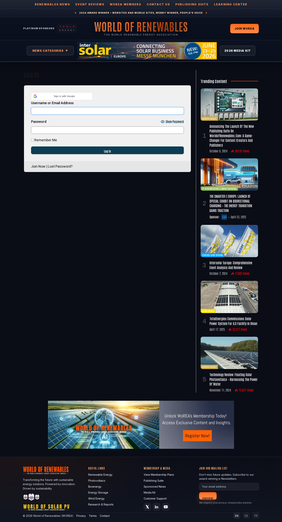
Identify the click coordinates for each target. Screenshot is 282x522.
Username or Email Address (52, 103)
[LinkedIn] (156, 506)
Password (38, 122)
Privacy (81, 515)
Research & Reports (101, 504)
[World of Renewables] (31, 497)
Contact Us (158, 4)
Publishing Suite (192, 4)
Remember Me (45, 140)
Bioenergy (94, 486)
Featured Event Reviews (212, 255)
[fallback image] (141, 425)
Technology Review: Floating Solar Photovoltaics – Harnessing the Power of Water (233, 379)
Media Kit (149, 492)
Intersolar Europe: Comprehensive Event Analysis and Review (230, 264)
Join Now (38, 166)
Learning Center (230, 4)
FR (256, 515)
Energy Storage (98, 492)
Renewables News (52, 4)
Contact (105, 515)
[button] (61, 96)
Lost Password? (60, 166)
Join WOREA (244, 28)
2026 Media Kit (237, 50)
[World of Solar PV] (46, 508)
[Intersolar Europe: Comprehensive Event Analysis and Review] (229, 241)
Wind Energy (96, 498)
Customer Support (155, 498)
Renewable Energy (100, 474)
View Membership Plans (159, 474)
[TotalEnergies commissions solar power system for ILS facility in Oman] (229, 297)
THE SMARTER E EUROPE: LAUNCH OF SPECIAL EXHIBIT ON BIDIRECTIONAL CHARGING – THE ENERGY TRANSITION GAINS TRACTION (230, 203)
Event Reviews (89, 4)
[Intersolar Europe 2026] (147, 50)
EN (236, 515)
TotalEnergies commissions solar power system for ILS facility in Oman (233, 320)
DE (246, 515)
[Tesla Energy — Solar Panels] (67, 28)
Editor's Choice (209, 118)
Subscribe (208, 498)
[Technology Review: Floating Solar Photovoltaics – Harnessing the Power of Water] (229, 353)
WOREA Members (125, 4)
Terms (93, 515)
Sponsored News (155, 486)
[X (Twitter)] (147, 506)
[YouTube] (165, 506)
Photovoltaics (96, 480)
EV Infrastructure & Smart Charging (219, 188)
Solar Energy (208, 310)
